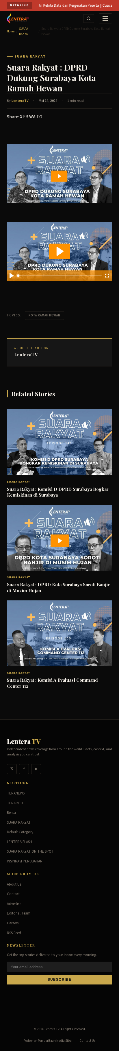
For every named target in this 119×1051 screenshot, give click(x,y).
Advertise (14, 903)
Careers (12, 923)
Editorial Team (18, 913)
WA (32, 117)
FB (25, 117)
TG (39, 117)
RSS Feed (14, 933)
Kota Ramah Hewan (44, 315)
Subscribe (60, 980)
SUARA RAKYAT (24, 31)
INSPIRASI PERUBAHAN (24, 861)
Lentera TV (51, 1029)
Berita (11, 812)
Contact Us (87, 1040)
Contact (13, 894)
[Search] (88, 18)
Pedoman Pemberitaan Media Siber (48, 1040)
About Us (14, 884)
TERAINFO (15, 803)
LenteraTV (20, 100)
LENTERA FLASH (19, 842)
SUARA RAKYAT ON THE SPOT (30, 851)
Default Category (20, 832)
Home (10, 31)
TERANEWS (16, 793)
